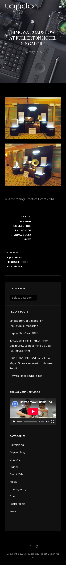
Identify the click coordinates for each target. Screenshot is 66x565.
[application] (33, 411)
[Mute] (47, 421)
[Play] (13, 421)
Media (13, 481)
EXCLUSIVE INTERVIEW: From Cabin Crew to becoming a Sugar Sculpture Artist (31, 345)
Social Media (17, 503)
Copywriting (17, 452)
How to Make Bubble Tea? (27, 375)
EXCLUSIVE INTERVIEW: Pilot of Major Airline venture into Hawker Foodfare (31, 363)
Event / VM (46, 199)
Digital (14, 467)
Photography (18, 489)
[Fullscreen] (52, 421)
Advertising (16, 199)
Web (13, 511)
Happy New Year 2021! (24, 333)
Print (13, 496)
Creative (31, 199)
